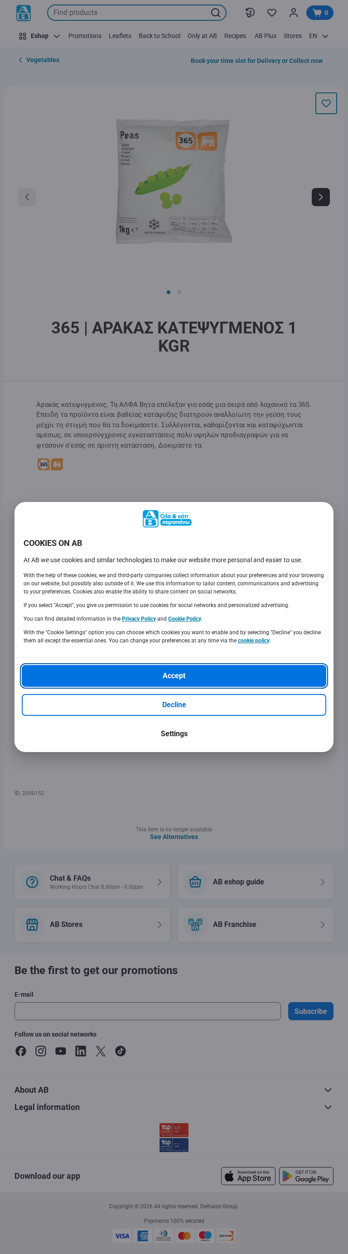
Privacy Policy (139, 619)
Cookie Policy (184, 619)
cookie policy (254, 640)
